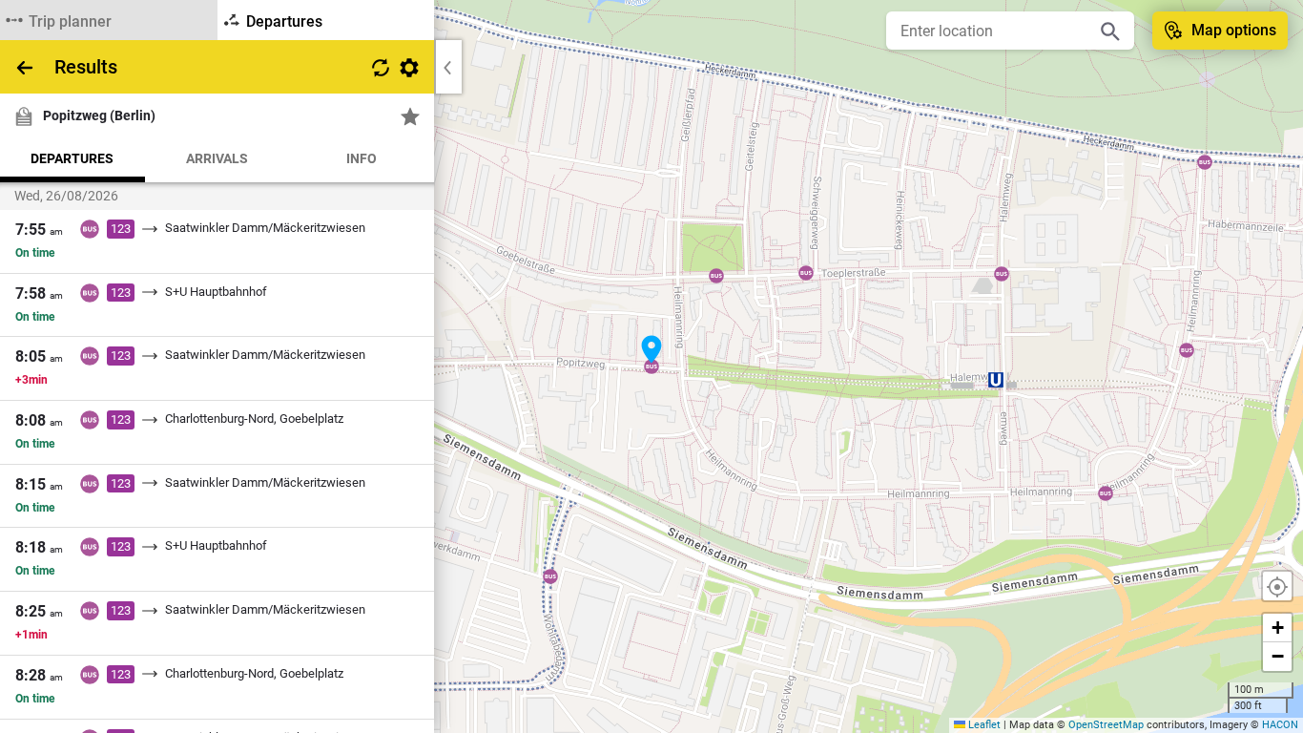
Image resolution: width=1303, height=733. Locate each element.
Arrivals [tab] (217, 158)
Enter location (946, 31)
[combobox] (995, 30)
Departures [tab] (72, 158)
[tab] (108, 20)
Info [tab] (361, 158)
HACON (1280, 725)
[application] (651, 366)
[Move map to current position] (1277, 586)
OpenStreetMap (1106, 725)
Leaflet (983, 725)
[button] (651, 349)
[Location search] (1110, 30)
